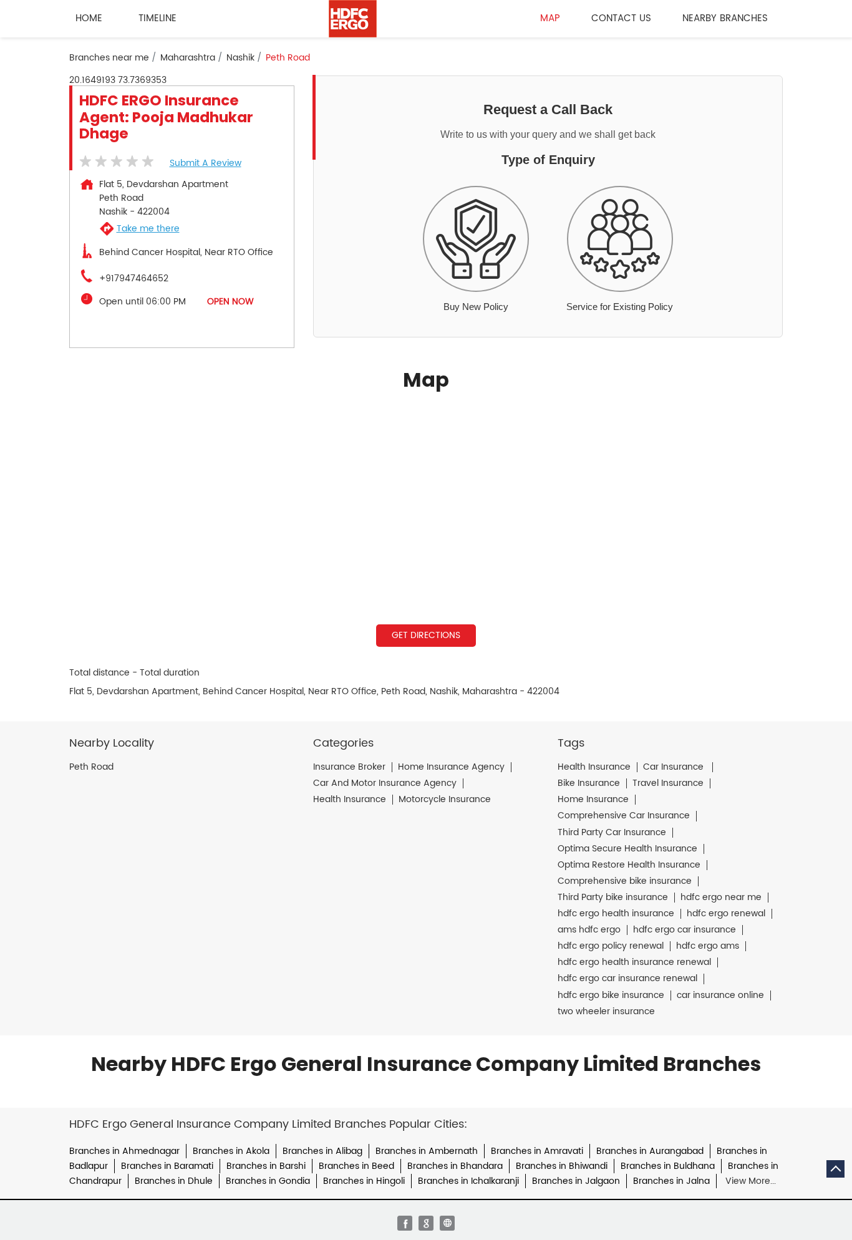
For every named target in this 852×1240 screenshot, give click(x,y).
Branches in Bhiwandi (562, 1166)
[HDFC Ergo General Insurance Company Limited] (353, 18)
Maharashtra (187, 58)
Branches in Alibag (322, 1151)
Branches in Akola (231, 1151)
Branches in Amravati (537, 1151)
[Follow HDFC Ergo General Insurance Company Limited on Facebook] (404, 1223)
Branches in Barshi (266, 1166)
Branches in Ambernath (426, 1151)
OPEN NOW (230, 301)
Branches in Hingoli (364, 1181)
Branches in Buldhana (668, 1166)
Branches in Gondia (268, 1181)
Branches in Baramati (167, 1166)
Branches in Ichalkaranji (468, 1181)
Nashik (240, 58)
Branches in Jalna (671, 1181)
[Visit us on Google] (426, 1223)
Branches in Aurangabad (650, 1151)
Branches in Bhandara (455, 1166)
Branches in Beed (356, 1166)
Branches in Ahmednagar (124, 1151)
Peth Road (91, 767)
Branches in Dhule (174, 1181)
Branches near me (109, 58)
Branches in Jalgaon (576, 1181)
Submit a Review (205, 163)
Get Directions (426, 635)
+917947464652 (133, 279)
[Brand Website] (447, 1223)
